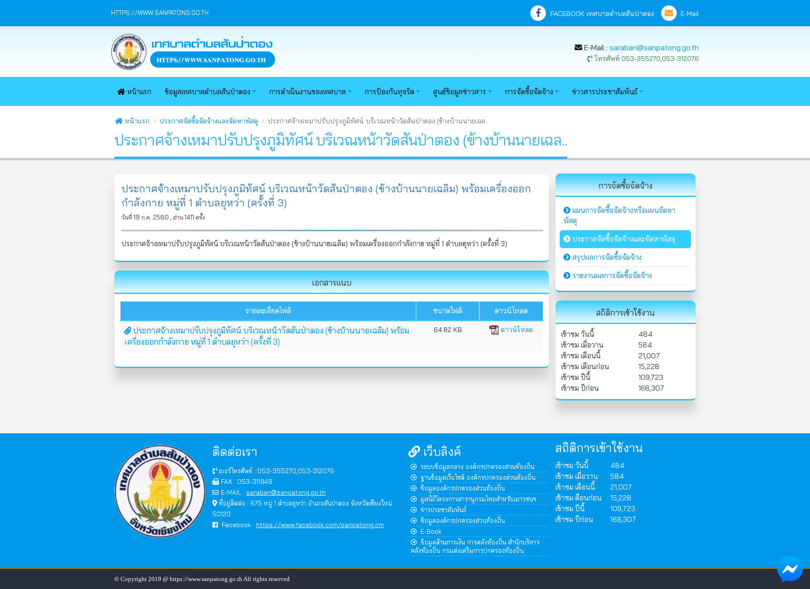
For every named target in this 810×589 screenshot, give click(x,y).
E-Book (431, 531)
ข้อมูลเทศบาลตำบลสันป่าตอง (207, 91)
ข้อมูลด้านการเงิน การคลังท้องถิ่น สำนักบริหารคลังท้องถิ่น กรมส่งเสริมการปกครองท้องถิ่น (475, 546)
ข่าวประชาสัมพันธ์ (443, 509)
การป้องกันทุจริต (389, 91)
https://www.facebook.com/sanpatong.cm (320, 525)
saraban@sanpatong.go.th (654, 47)
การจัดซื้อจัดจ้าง (529, 91)
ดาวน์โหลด (516, 329)
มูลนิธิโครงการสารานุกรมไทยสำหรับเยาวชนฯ (478, 499)
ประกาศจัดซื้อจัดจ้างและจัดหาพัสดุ (208, 121)
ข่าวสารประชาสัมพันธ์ (605, 91)
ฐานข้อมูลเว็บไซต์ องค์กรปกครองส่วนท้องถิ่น (477, 477)
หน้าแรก (138, 91)
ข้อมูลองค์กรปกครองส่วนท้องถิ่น (462, 488)
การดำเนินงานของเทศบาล (307, 91)
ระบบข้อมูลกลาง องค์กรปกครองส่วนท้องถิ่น (477, 466)
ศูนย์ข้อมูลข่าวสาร (459, 91)
